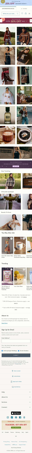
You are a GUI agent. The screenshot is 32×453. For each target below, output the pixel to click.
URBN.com (14, 444)
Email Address (5, 338)
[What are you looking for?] (17, 13)
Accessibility (8, 444)
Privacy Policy (18, 363)
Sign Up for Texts (17, 381)
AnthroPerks (17, 376)
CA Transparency (23, 441)
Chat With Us (17, 386)
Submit (15, 355)
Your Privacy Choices (16, 447)
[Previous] (1, 21)
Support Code (22, 444)
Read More (4, 323)
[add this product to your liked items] (11, 238)
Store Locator (17, 370)
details (25, 297)
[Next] (30, 21)
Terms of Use (14, 441)
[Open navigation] (29, 13)
